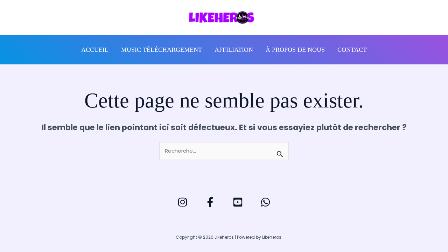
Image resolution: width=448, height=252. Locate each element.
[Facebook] (210, 202)
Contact (352, 49)
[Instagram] (182, 202)
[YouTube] (238, 202)
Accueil (94, 49)
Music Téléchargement (161, 49)
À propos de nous (295, 49)
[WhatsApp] (265, 202)
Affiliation (234, 49)
